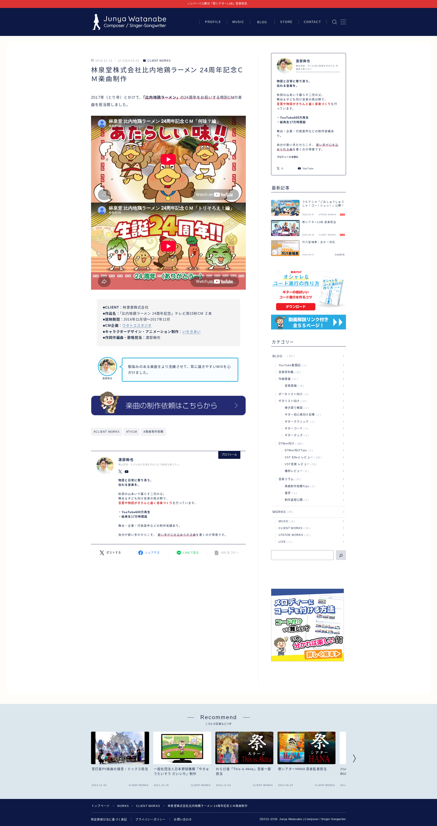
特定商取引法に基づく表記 (109, 819)
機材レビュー (296, 471)
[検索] (341, 555)
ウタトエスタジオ (137, 325)
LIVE (284, 541)
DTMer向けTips (298, 450)
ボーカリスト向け (293, 394)
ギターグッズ (296, 435)
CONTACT (312, 22)
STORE (286, 22)
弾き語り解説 (296, 407)
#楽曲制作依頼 (153, 431)
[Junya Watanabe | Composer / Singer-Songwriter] (129, 22)
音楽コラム (289, 479)
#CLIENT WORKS (107, 431)
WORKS (281, 512)
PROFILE (213, 22)
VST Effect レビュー (302, 457)
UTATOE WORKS (294, 535)
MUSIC (238, 22)
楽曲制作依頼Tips (299, 486)
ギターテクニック (299, 421)
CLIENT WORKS (159, 60)
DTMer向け (290, 443)
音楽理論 (293, 385)
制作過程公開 (296, 500)
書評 (290, 493)
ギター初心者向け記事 (302, 414)
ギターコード (296, 428)
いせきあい (191, 332)
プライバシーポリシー (150, 819)
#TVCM (131, 431)
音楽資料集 (289, 372)
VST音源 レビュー (300, 464)
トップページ (100, 806)
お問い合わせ (183, 819)
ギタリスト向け (292, 401)
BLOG (264, 22)
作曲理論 (287, 379)
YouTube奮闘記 (292, 365)
